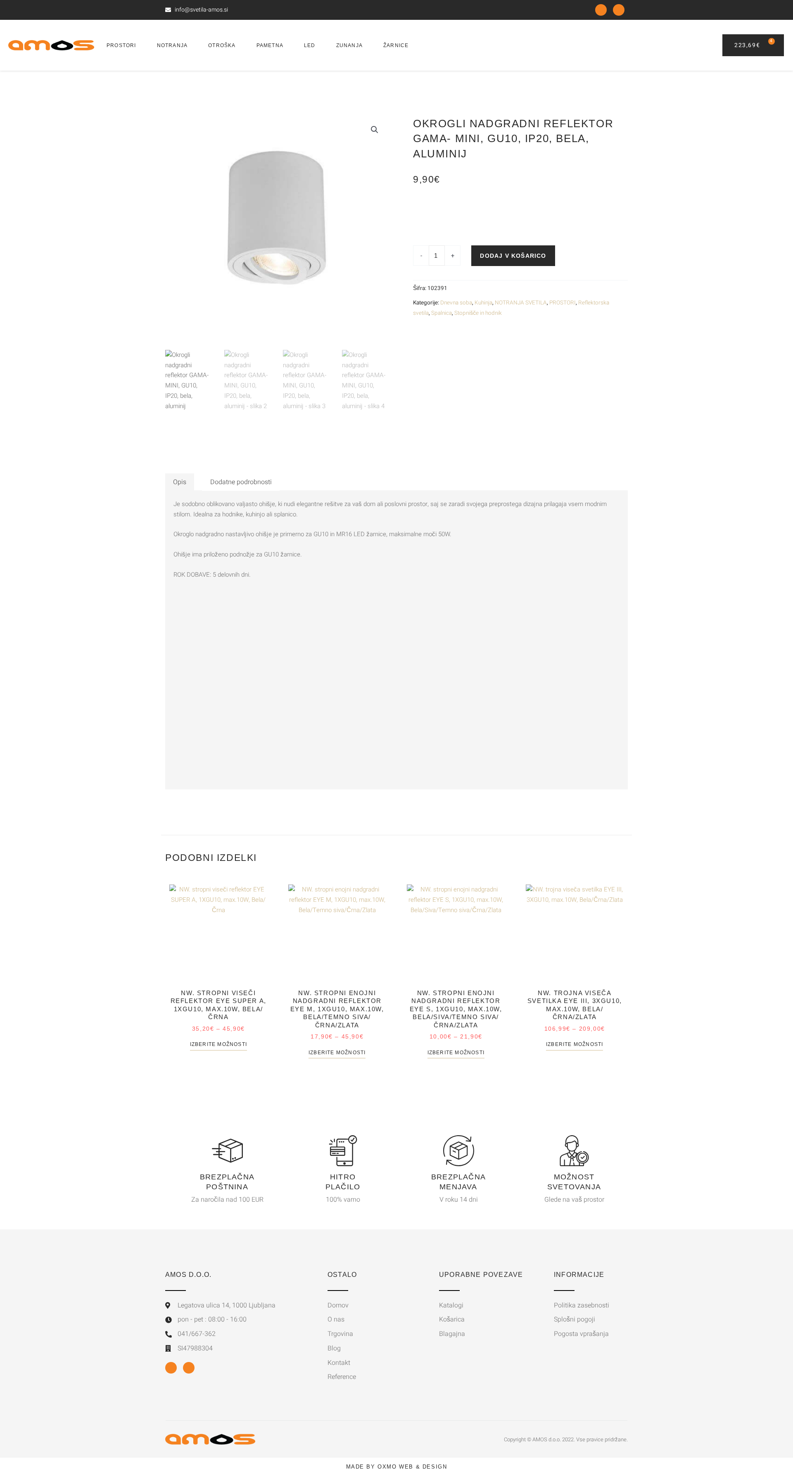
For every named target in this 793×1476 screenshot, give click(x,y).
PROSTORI (121, 45)
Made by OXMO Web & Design (396, 1467)
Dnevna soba (456, 303)
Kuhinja (483, 303)
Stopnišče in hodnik (478, 313)
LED (310, 45)
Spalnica (441, 313)
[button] (374, 129)
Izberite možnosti (218, 1044)
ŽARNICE (395, 45)
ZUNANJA (349, 45)
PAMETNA (269, 45)
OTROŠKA (221, 45)
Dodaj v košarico (513, 255)
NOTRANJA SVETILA (521, 303)
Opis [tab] (179, 482)
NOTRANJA (172, 45)
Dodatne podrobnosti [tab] (241, 482)
